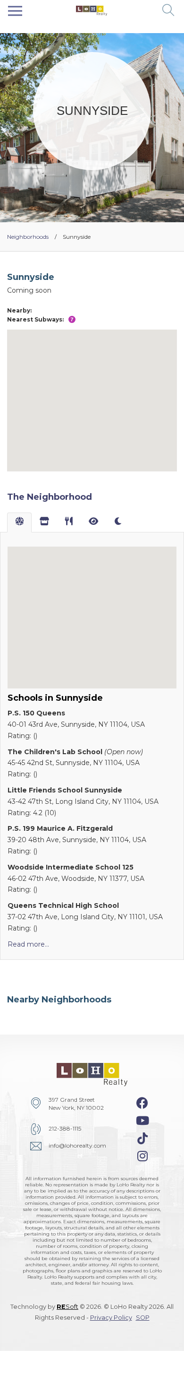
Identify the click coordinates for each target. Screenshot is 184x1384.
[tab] (19, 522)
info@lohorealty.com (77, 1145)
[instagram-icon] (142, 1156)
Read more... (28, 944)
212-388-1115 (65, 1128)
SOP (143, 1317)
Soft (67, 1306)
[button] (168, 10)
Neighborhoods (28, 236)
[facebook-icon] (142, 1103)
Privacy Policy (111, 1317)
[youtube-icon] (142, 1121)
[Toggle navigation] (15, 10)
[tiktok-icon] (142, 1139)
